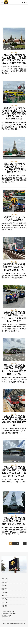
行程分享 (4, 599)
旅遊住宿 (4, 586)
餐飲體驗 (4, 606)
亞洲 (12, 52)
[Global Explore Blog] (6, 2)
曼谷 (16, 52)
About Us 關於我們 (7, 612)
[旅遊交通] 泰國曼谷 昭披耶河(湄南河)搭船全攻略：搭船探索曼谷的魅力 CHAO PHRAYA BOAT (14, 114)
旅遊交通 (4, 582)
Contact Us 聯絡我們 (8, 613)
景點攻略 (4, 596)
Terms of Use (6, 617)
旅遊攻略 (4, 589)
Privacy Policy (6, 615)
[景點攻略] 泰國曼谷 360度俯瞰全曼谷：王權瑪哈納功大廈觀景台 (14, 521)
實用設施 (4, 579)
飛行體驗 (4, 603)
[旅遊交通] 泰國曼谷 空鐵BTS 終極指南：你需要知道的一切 (14, 267)
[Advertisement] (14, 17)
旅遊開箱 (4, 592)
